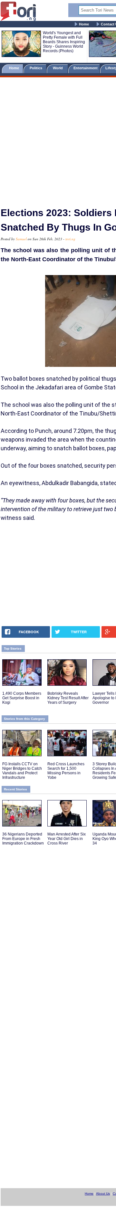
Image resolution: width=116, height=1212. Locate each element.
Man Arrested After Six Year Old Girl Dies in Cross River (66, 838)
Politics (36, 68)
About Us (103, 1193)
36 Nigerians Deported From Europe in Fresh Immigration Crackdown (23, 838)
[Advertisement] (58, 139)
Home (84, 24)
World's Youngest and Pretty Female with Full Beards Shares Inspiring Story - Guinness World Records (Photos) (64, 42)
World (59, 68)
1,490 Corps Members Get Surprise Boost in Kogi (21, 698)
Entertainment (86, 68)
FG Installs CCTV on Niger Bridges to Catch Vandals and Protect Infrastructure (22, 771)
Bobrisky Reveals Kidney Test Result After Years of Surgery (68, 698)
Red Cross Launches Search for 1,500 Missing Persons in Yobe (65, 771)
